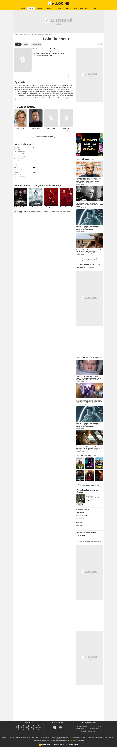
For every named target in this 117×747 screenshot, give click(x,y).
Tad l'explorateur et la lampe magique (86, 532)
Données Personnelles (69, 737)
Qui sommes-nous (12, 737)
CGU (33, 737)
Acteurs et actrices (25, 107)
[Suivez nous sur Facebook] (18, 727)
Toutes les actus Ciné (89, 259)
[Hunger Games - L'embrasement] (66, 197)
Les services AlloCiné (101, 737)
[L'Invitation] (80, 500)
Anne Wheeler (39, 51)
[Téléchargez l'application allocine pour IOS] (55, 727)
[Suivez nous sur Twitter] (23, 727)
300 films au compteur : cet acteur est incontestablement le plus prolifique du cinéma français (89, 204)
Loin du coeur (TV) (85, 267)
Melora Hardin (40, 53)
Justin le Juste (80, 525)
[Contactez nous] (38, 727)
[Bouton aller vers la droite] (101, 44)
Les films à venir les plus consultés (89, 541)
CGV (37, 737)
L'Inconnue (79, 529)
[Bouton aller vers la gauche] (98, 44)
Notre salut (79, 522)
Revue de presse (80, 737)
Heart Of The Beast (81, 519)
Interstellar (35, 207)
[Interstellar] (36, 197)
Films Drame (34, 34)
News (23, 8)
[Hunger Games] (51, 197)
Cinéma (31, 8)
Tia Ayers (58, 51)
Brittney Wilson (60, 53)
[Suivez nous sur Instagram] (28, 727)
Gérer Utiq (111, 737)
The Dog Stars (80, 512)
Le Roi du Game (80, 535)
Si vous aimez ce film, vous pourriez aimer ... (39, 185)
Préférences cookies (57, 737)
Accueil (16, 34)
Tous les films (27, 34)
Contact (4, 737)
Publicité (28, 737)
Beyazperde (79, 728)
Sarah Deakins (66, 128)
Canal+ (93, 8)
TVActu (59, 8)
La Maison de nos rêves (82, 509)
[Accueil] (58, 3)
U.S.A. (34, 147)
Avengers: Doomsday (82, 515)
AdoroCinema (94, 728)
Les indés (83, 8)
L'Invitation (89, 494)
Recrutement (21, 737)
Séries (39, 8)
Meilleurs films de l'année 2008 (40, 211)
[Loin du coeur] (23, 60)
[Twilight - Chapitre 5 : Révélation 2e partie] (20, 197)
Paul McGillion (50, 53)
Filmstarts (79, 726)
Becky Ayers (51, 51)
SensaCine (93, 726)
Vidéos (68, 8)
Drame (56, 49)
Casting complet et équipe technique (43, 136)
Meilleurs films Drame (56, 211)
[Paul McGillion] (36, 118)
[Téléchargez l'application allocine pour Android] (61, 727)
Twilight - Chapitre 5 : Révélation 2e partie (27, 207)
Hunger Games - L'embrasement (70, 207)
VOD (75, 8)
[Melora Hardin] (20, 118)
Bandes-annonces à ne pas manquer (89, 485)
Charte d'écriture (90, 737)
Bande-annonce (90, 501)
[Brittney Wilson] (51, 118)
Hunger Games (51, 207)
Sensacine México (86, 731)
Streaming (49, 8)
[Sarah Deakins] (66, 118)
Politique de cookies (45, 737)
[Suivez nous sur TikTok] (33, 727)
